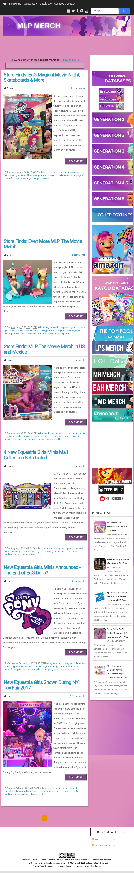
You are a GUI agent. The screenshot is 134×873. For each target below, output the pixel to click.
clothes (53, 172)
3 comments (78, 466)
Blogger (98, 866)
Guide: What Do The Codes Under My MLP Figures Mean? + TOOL (117, 633)
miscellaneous (62, 175)
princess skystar (19, 333)
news (73, 175)
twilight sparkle (62, 333)
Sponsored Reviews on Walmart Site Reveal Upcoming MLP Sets (117, 596)
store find (10, 178)
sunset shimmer (46, 333)
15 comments (77, 696)
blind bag (45, 327)
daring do (59, 548)
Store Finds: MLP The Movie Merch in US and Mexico (44, 349)
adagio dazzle (54, 663)
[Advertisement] (67, 46)
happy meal (39, 330)
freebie (29, 330)
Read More (76, 161)
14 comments (77, 581)
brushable (56, 327)
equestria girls (65, 172)
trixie (80, 669)
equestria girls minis (75, 433)
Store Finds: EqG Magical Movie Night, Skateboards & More (42, 77)
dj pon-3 (69, 548)
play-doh (80, 175)
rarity (21, 439)
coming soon (47, 548)
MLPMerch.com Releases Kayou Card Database (117, 527)
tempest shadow (41, 178)
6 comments (78, 254)
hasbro (19, 436)
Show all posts (70, 60)
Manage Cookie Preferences (70, 866)
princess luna (11, 439)
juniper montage (46, 175)
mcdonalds (68, 330)
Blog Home (15, 3)
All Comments (102, 845)
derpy (8, 666)
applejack (49, 788)
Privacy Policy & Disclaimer (44, 866)
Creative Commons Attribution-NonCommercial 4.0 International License (79, 860)
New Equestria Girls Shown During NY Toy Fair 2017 (41, 685)
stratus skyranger (24, 178)
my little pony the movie (52, 436)
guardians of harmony (26, 175)
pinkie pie (75, 436)
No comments (77, 88)
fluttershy (20, 330)
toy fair (42, 794)
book (46, 172)
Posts (97, 839)
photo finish (10, 669)
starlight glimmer (13, 554)
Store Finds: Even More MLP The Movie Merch (43, 244)
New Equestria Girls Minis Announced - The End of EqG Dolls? (42, 570)
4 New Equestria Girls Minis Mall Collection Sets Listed (36, 455)
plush (7, 333)
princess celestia (25, 669)
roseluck (38, 669)
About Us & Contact (64, 3)
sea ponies (30, 439)
